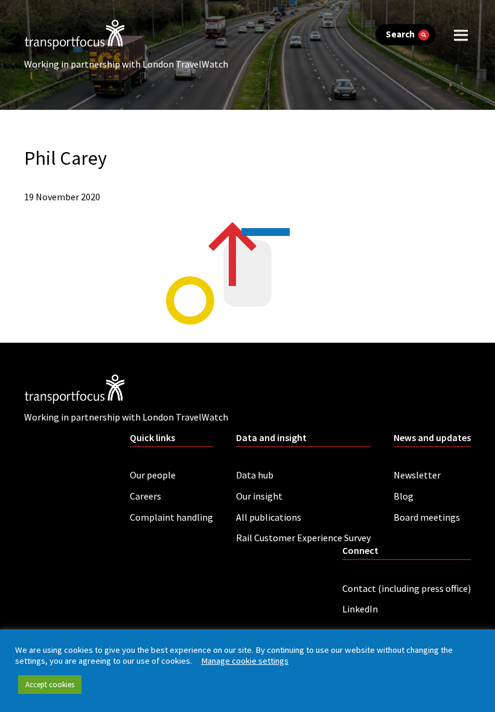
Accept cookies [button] (49, 684)
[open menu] (461, 35)
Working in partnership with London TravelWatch (126, 64)
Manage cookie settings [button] (245, 660)
